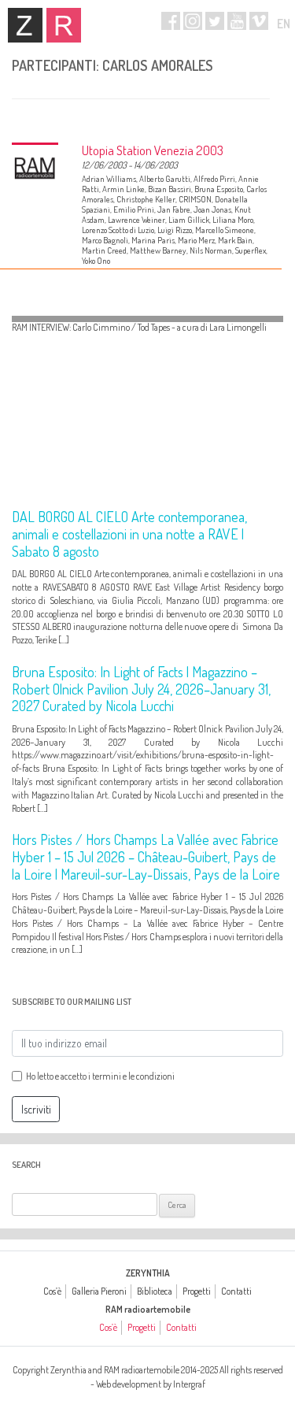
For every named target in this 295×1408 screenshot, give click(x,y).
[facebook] (170, 21)
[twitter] (214, 21)
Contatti (236, 1291)
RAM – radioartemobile (63, 25)
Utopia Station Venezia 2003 (152, 150)
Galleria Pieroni (99, 1291)
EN (283, 23)
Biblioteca (154, 1291)
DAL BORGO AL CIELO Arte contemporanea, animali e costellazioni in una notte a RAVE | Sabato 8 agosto (129, 533)
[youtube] (236, 21)
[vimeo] (258, 21)
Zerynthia (25, 25)
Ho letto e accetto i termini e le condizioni (100, 1076)
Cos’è (52, 1291)
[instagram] (192, 21)
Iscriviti (36, 1109)
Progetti (197, 1291)
